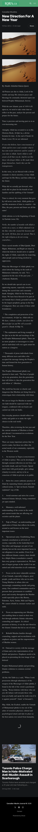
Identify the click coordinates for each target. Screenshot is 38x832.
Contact (19, 811)
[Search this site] (30, 3)
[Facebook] (19, 807)
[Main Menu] (34, 3)
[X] (15, 807)
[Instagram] (23, 807)
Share (32, 26)
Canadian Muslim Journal (16, 803)
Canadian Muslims (9, 12)
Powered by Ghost (19, 815)
